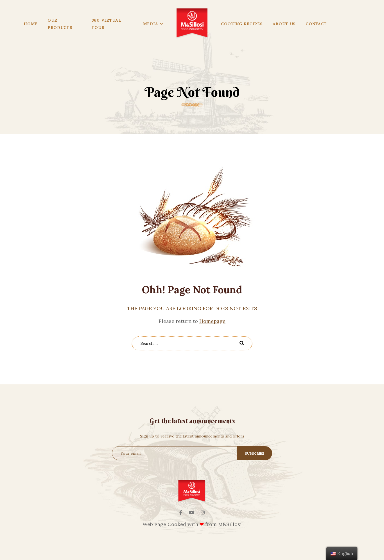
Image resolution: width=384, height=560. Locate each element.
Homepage (212, 321)
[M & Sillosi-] (192, 23)
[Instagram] (203, 512)
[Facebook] (180, 512)
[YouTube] (191, 512)
